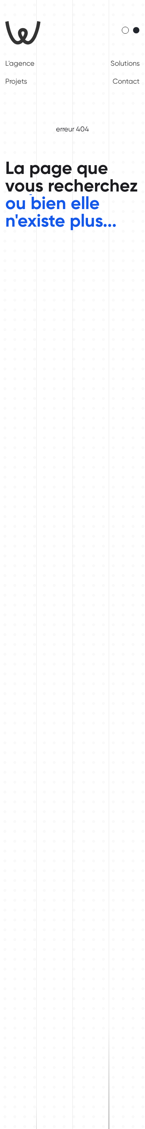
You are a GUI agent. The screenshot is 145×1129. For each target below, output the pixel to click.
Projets (16, 81)
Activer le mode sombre (136, 30)
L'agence (19, 63)
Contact (126, 81)
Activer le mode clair (125, 30)
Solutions (125, 63)
